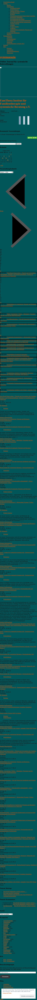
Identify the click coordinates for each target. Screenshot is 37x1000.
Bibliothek (6, 928)
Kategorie (9, 42)
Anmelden (6, 984)
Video (5, 948)
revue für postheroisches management (20, 22)
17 (0, 312)
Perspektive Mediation (16, 17)
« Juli (1, 165)
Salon (5, 945)
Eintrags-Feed (7, 986)
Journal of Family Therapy (17, 11)
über (4, 46)
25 (0, 335)
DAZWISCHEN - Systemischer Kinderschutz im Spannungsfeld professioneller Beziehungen (17, 345)
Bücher (9, 5)
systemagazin (8, 57)
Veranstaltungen (7, 36)
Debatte (5, 931)
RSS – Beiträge (7, 959)
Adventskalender (8, 921)
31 (0, 371)
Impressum (10, 53)
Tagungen (9, 37)
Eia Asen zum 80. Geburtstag (11, 893)
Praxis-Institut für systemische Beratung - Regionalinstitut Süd (17, 467)
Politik (5, 944)
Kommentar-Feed (8, 987)
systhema (12, 28)
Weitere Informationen (6, 417)
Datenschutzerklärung (13, 51)
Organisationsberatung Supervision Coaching (22, 16)
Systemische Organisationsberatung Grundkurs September (16, 707)
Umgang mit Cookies (7, 993)
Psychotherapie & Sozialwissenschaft (20, 20)
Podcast (5, 942)
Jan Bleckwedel (7, 906)
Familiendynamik (15, 8)
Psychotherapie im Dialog (17, 19)
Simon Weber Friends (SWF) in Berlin (10, 713)
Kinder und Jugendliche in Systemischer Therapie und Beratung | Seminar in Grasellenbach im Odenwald (18, 341)
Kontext (12, 14)
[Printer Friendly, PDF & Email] (32, 138)
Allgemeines (6, 922)
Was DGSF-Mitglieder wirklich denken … (15, 891)
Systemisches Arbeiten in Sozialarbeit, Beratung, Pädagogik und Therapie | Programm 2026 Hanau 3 (16, 373)
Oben (1, 999)
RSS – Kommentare (8, 961)
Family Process (14, 10)
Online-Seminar (7, 492)
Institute (5, 45)
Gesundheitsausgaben (9, 934)
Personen (5, 941)
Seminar (5, 408)
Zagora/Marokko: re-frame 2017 (15, 43)
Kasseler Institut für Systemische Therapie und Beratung (15, 427)
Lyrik (4, 937)
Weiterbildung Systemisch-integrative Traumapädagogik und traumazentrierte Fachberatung (14, 355)
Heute (1, 211)
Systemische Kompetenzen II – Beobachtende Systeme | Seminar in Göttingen (16, 378)
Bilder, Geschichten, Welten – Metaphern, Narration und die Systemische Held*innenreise (17, 314)
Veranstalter (10, 40)
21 (8, 160)
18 (0, 317)
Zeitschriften (10, 6)
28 (0, 363)
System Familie (14, 26)
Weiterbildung (7, 429)
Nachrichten (6, 939)
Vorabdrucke (6, 950)
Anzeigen (6, 924)
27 (0, 271)
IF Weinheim (3, 405)
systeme (12, 25)
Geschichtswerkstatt (8, 2)
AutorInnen (10, 50)
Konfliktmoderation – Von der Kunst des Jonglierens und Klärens (18, 461)
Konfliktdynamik (15, 13)
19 (0, 322)
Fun (4, 933)
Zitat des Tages (7, 953)
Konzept (9, 48)
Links (5, 936)
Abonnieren (5, 976)
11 (2, 158)
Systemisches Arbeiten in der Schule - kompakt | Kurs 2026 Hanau (18, 728)
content (5, 3)
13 (6, 158)
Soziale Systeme (14, 23)
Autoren (5, 925)
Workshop (6, 470)
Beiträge (9, 34)
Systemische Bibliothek (13, 33)
